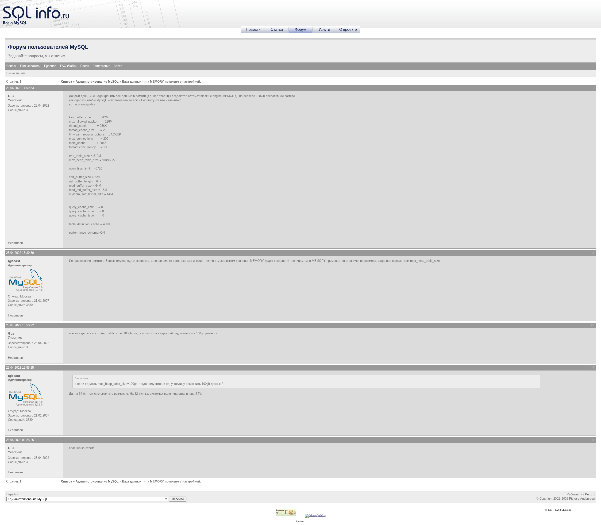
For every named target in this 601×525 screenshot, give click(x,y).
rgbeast (14, 261)
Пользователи (30, 66)
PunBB (590, 494)
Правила (50, 66)
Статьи (277, 29)
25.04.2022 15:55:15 (20, 367)
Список (11, 66)
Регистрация (101, 66)
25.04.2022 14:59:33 (20, 88)
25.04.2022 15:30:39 (20, 253)
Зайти (118, 66)
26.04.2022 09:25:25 (20, 440)
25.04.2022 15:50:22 (20, 325)
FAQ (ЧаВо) (68, 66)
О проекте (348, 29)
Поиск (84, 66)
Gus (11, 96)
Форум (300, 29)
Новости (253, 29)
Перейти (12, 494)
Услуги (324, 29)
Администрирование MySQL (97, 81)
